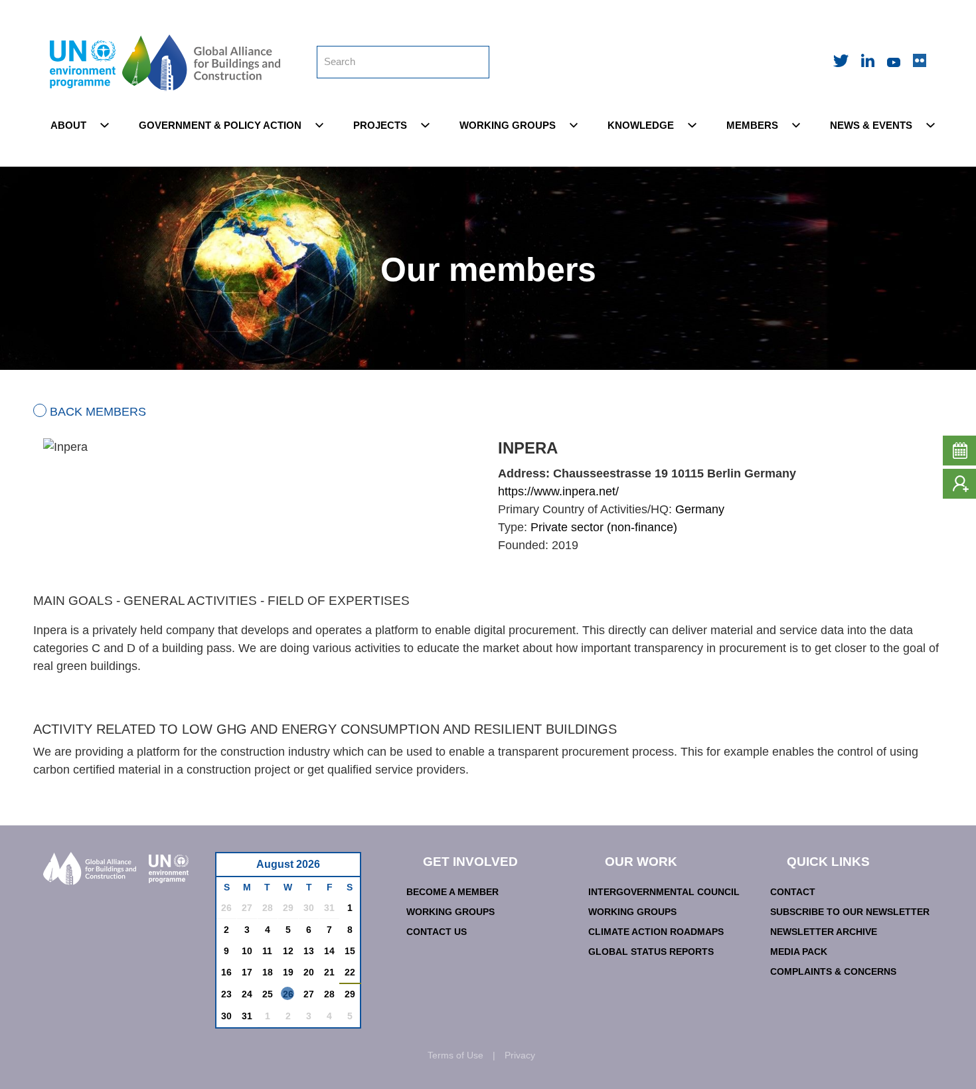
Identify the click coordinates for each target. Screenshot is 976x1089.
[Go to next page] (346, 868)
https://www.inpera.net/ (558, 491)
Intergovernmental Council (664, 891)
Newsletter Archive (823, 931)
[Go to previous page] (233, 868)
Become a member (452, 891)
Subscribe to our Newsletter (850, 911)
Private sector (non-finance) (603, 527)
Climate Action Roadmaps (656, 931)
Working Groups (450, 911)
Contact (792, 891)
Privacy (520, 1055)
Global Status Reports (651, 951)
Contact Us (436, 931)
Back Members (98, 411)
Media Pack (798, 951)
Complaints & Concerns (833, 971)
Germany (699, 509)
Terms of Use (455, 1055)
